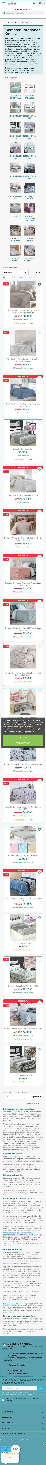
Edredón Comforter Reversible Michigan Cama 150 (23, 899)
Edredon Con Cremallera (29, 260)
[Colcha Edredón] (29, 230)
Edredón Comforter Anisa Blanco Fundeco (23, 495)
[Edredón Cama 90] (15, 107)
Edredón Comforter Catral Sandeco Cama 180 (23, 764)
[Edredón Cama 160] (15, 167)
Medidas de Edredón (29, 197)
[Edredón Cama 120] (15, 127)
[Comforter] (15, 208)
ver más (13, 1462)
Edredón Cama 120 (15, 137)
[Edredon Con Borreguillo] (15, 87)
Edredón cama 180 (29, 177)
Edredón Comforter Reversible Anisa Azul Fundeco (23, 405)
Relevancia (15, 272)
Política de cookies (10, 732)
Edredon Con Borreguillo (15, 97)
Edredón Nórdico (15, 260)
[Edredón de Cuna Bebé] (29, 87)
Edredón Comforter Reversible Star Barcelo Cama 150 (23, 808)
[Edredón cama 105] (29, 107)
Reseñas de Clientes (6, 1450)
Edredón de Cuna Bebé (29, 97)
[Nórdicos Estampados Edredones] (29, 208)
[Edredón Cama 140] (15, 147)
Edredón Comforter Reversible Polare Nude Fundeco (23, 584)
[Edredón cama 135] (29, 127)
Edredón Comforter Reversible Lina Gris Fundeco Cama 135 (23, 360)
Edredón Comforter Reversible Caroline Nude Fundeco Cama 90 (23, 539)
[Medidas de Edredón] (29, 188)
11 (13, 1096)
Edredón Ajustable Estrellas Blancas (23, 855)
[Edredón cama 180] (29, 167)
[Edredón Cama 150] (29, 147)
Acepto (23, 737)
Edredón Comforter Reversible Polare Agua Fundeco (23, 629)
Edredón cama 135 (29, 137)
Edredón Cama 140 (15, 157)
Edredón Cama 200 (15, 197)
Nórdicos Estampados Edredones (29, 218)
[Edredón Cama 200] (15, 188)
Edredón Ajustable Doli (23, 943)
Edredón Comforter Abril (23, 1075)
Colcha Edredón (29, 239)
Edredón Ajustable (15, 239)
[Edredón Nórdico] (15, 250)
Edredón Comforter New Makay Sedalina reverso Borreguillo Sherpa (23, 311)
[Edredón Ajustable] (15, 230)
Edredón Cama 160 (15, 177)
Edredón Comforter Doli (23, 449)
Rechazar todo (23, 743)
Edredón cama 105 (29, 117)
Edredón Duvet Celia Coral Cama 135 (23, 986)
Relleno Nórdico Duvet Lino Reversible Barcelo (23, 1029)
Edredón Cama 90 (15, 117)
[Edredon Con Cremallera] (29, 250)
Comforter (15, 216)
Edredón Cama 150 (29, 157)
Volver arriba (33, 1103)
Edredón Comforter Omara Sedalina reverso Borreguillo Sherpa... (23, 674)
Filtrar (36, 273)
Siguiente (36, 1097)
